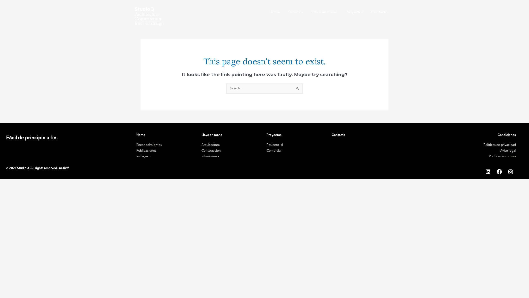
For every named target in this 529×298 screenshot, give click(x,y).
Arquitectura (210, 145)
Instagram (143, 156)
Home (274, 12)
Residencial (275, 145)
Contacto (379, 12)
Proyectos (354, 12)
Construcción (211, 151)
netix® (64, 168)
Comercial (274, 151)
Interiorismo (210, 156)
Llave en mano (324, 12)
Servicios (295, 12)
